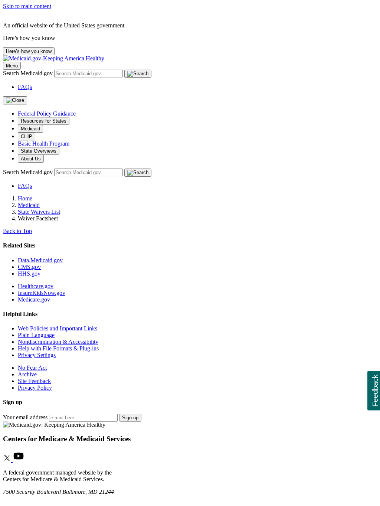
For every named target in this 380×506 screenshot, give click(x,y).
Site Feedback (34, 381)
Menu (12, 66)
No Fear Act (32, 367)
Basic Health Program (43, 143)
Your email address (25, 417)
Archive (27, 374)
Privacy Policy (35, 388)
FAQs (25, 87)
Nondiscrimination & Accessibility (58, 342)
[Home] (53, 58)
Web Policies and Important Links (57, 328)
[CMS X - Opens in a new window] (8, 460)
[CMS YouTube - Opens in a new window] (18, 460)
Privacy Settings (37, 355)
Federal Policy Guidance (47, 113)
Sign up (130, 417)
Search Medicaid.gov (28, 73)
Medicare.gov (34, 299)
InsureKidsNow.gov (41, 293)
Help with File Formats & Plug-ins (58, 348)
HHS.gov (29, 273)
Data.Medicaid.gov (40, 260)
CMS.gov (29, 267)
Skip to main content (27, 6)
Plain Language (36, 335)
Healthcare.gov (35, 286)
